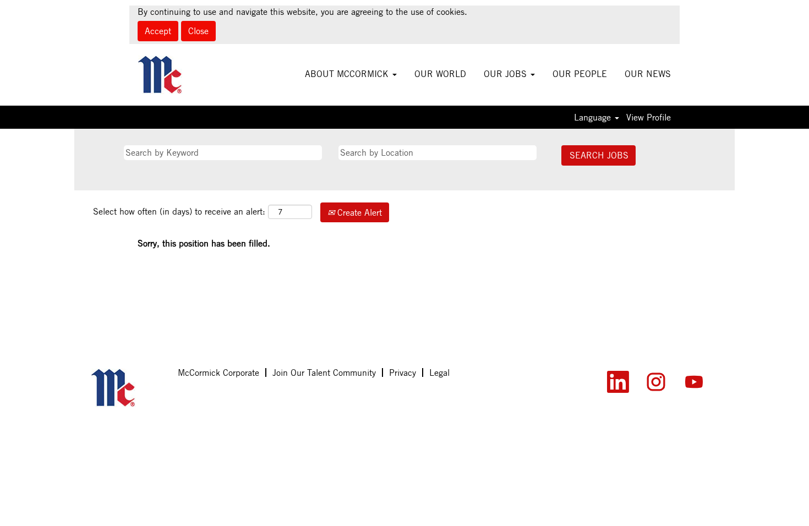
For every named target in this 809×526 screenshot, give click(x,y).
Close (198, 30)
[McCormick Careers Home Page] (128, 388)
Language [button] (594, 117)
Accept (158, 30)
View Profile (648, 117)
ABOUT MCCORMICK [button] (348, 73)
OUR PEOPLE (580, 73)
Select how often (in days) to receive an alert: (179, 211)
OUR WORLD (440, 73)
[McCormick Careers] (175, 75)
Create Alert (358, 212)
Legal (439, 372)
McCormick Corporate (218, 372)
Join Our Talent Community (324, 372)
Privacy (402, 372)
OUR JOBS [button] (506, 73)
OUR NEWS (648, 73)
